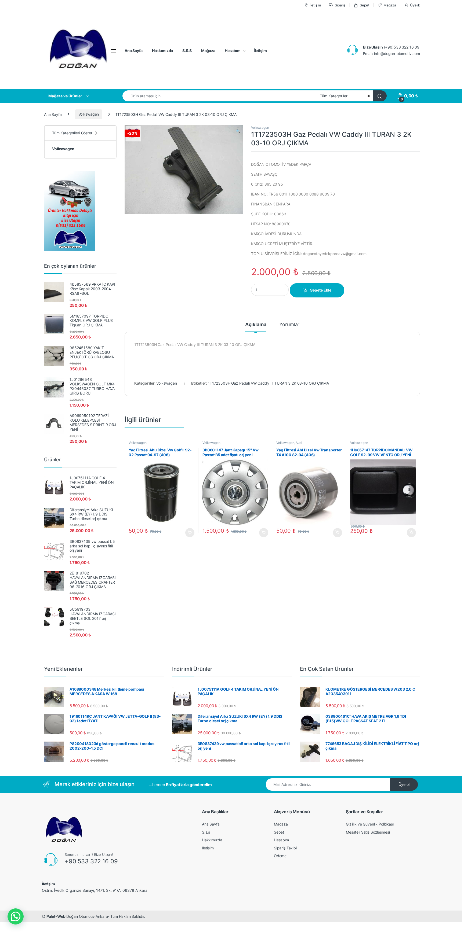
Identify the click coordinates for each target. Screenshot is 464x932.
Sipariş (340, 5)
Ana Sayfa (134, 50)
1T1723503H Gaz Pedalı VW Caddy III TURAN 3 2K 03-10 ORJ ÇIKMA (268, 383)
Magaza (389, 5)
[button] (16, 916)
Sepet (364, 5)
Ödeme (280, 855)
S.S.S (186, 50)
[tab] (255, 327)
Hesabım (233, 50)
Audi (299, 443)
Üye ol (403, 784)
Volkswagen (88, 114)
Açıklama (255, 324)
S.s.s (206, 832)
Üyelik (415, 5)
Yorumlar (289, 324)
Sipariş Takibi (285, 848)
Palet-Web (56, 916)
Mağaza (208, 50)
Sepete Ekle (320, 290)
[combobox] (219, 95)
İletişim (315, 5)
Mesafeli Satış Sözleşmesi (368, 832)
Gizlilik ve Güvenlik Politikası (370, 824)
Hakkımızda (162, 50)
